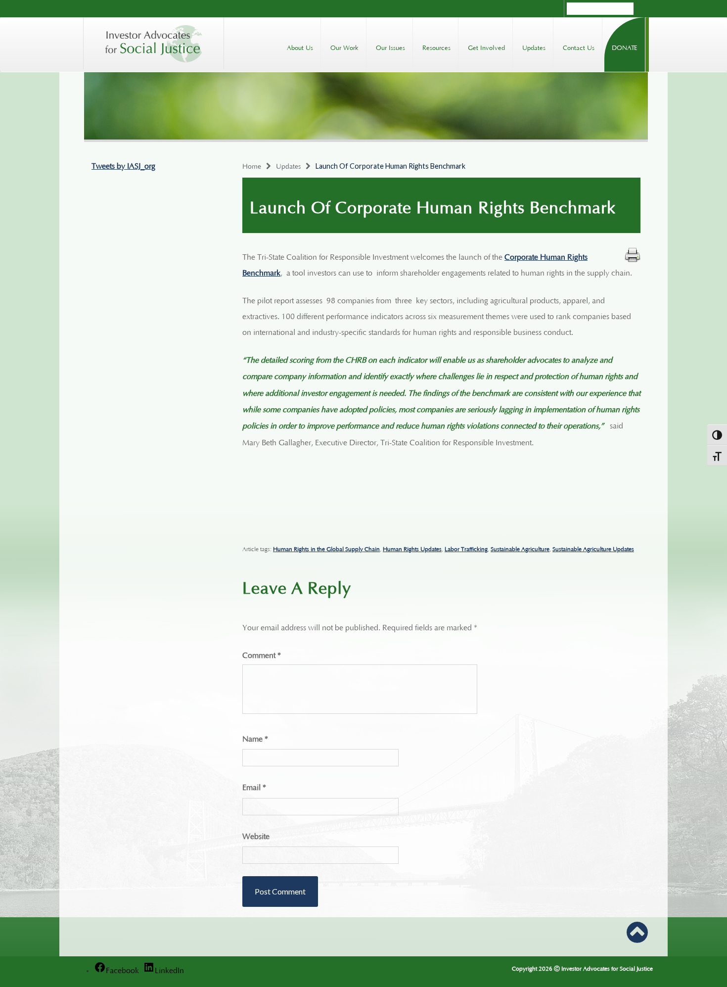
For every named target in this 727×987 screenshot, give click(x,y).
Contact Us (578, 46)
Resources (436, 46)
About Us (300, 46)
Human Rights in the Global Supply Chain (326, 548)
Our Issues (390, 46)
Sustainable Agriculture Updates (593, 548)
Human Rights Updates (412, 548)
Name (255, 738)
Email (254, 786)
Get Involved (486, 46)
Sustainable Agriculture (520, 548)
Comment (261, 654)
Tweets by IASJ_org (123, 165)
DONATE (624, 46)
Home (251, 165)
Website (256, 835)
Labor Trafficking (466, 548)
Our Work (344, 46)
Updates (533, 46)
